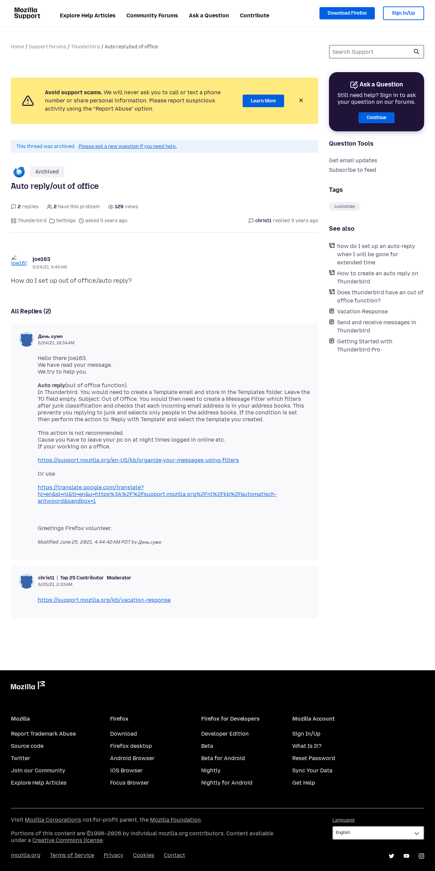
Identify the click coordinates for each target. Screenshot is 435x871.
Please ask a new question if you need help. (128, 146)
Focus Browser (129, 782)
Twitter (20, 758)
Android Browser (132, 758)
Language (343, 820)
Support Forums (47, 47)
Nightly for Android (227, 782)
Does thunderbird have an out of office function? (380, 296)
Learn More (263, 101)
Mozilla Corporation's (53, 820)
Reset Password (313, 758)
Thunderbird (85, 47)
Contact (174, 855)
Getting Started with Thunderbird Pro (365, 345)
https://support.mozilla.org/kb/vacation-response (104, 600)
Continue (376, 117)
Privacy (113, 855)
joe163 (41, 259)
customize (344, 206)
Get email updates (353, 160)
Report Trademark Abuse (43, 733)
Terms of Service (72, 855)
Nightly (211, 770)
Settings (66, 221)
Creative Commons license (67, 840)
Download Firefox (347, 13)
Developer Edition (225, 733)
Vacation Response (362, 311)
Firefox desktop (131, 746)
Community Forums (152, 15)
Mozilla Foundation (175, 820)
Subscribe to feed (352, 170)
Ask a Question (209, 15)
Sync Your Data (312, 770)
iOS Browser (126, 770)
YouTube (406, 856)
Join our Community (38, 770)
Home (17, 47)
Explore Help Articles (88, 15)
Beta (207, 746)
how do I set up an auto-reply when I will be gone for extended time (376, 254)
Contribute (254, 15)
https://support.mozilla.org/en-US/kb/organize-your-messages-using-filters (138, 460)
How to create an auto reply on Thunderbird (377, 277)
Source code (27, 746)
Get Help (303, 782)
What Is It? (306, 746)
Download (123, 733)
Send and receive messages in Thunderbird (376, 326)
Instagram (421, 856)
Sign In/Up (403, 13)
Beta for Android (223, 758)
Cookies (143, 855)
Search (416, 51)
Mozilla (28, 686)
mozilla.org (25, 855)
